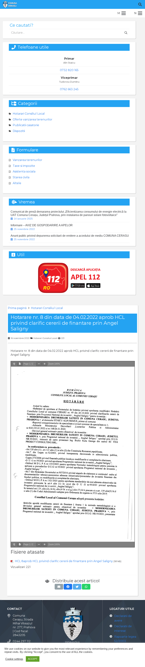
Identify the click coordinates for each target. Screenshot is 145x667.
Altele (17, 183)
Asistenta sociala (24, 171)
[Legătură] (10, 4)
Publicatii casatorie (26, 125)
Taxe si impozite (24, 166)
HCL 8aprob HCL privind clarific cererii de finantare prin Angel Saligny (64, 561)
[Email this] (59, 587)
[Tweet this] (77, 587)
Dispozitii (19, 131)
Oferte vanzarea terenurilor (32, 119)
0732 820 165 (69, 70)
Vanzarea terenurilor (27, 160)
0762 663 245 (69, 89)
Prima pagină (17, 308)
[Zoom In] (44, 364)
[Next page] (19, 364)
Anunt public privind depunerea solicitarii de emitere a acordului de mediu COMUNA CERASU (70, 235)
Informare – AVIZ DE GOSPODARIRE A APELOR (42, 225)
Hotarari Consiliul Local (47, 308)
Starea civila (21, 177)
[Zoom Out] (39, 364)
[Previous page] (14, 364)
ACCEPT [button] (32, 659)
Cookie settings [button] (14, 659)
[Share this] (68, 587)
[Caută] (140, 4)
